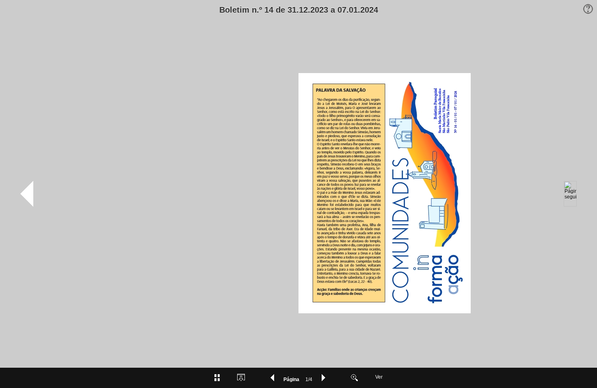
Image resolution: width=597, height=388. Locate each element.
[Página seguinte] (570, 194)
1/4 (308, 379)
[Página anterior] (26, 194)
